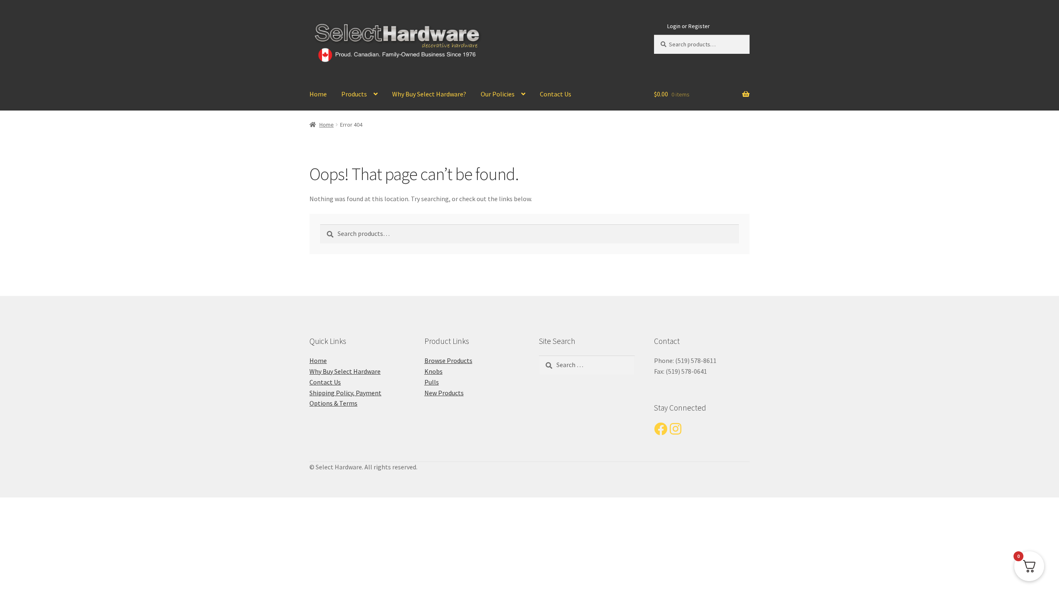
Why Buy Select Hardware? (429, 94)
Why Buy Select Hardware (345, 371)
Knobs (433, 371)
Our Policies (498, 94)
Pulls (431, 382)
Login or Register (688, 26)
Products (354, 94)
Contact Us (555, 94)
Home (318, 94)
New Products (444, 393)
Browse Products (448, 360)
